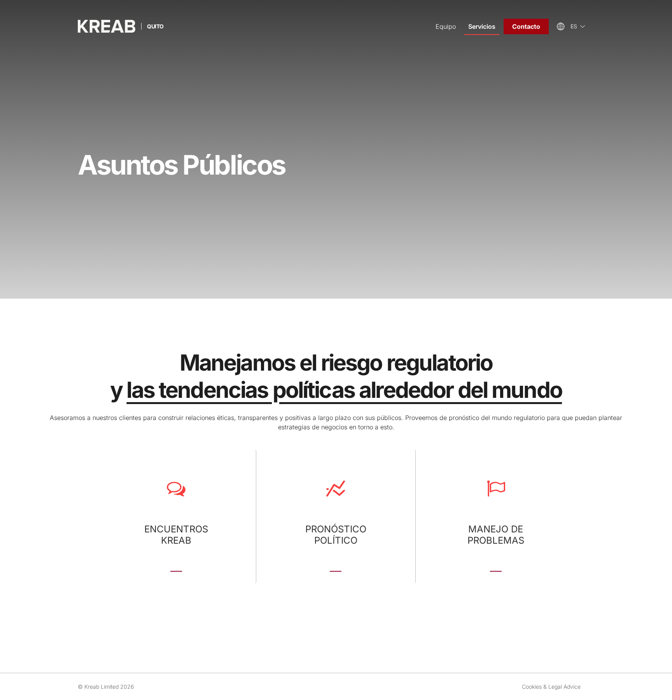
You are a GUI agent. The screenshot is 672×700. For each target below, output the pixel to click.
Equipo (446, 26)
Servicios (481, 26)
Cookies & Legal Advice (551, 686)
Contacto (526, 26)
